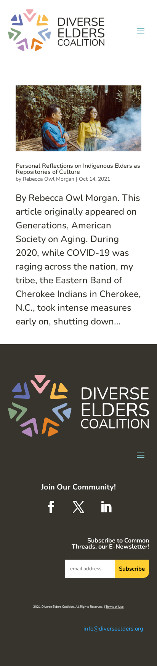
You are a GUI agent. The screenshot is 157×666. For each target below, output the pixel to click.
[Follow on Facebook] (51, 507)
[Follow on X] (78, 507)
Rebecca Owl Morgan (48, 179)
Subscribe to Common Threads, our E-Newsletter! (110, 544)
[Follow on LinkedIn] (106, 507)
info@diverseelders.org (113, 628)
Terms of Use (114, 607)
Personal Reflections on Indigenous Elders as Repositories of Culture (78, 169)
